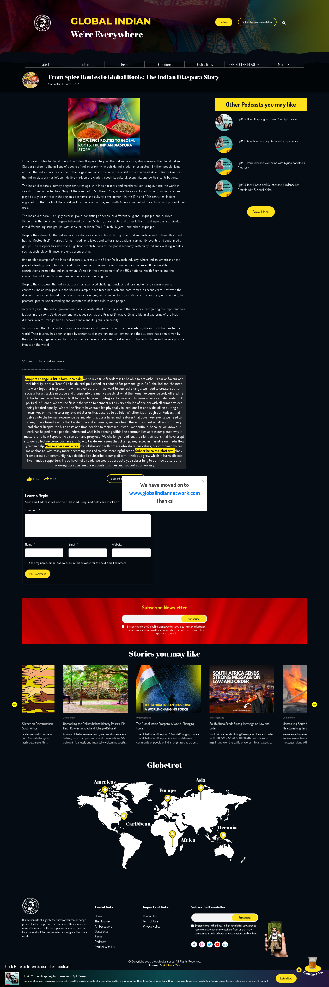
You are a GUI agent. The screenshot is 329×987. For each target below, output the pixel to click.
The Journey (103, 921)
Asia (201, 780)
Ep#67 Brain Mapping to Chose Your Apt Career (267, 119)
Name (30, 544)
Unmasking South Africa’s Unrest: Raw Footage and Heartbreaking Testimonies (274, 725)
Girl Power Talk (171, 965)
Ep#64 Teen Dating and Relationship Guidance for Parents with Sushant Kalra (268, 187)
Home (98, 916)
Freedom (164, 64)
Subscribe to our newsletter (257, 22)
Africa (188, 839)
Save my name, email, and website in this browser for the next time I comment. (78, 563)
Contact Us (150, 916)
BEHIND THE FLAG (241, 64)
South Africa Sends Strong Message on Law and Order (199, 725)
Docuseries (101, 931)
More (281, 64)
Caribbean (138, 823)
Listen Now (286, 978)
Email (73, 544)
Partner (224, 22)
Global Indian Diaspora (61, 328)
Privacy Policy (151, 926)
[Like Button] (29, 479)
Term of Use (150, 921)
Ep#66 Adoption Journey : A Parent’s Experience (268, 141)
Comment (32, 510)
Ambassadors (103, 926)
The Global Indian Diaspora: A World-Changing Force (125, 725)
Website (117, 544)
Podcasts (100, 941)
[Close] (202, 480)
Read (124, 64)
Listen (85, 64)
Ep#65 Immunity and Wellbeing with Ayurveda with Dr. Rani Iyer (272, 165)
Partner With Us (105, 947)
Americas (105, 781)
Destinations (204, 64)
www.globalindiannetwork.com (164, 492)
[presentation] (14, 704)
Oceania (227, 827)
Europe (167, 790)
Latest (45, 64)
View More (261, 211)
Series (98, 936)
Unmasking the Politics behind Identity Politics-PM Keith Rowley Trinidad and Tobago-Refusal (53, 725)
